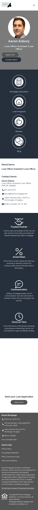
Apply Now (10, 55)
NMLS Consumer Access (10, 457)
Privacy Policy (7, 449)
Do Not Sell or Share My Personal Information (18, 488)
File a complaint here (9, 440)
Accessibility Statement (10, 453)
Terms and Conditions (9, 461)
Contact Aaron (11, 60)
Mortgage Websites (16, 502)
